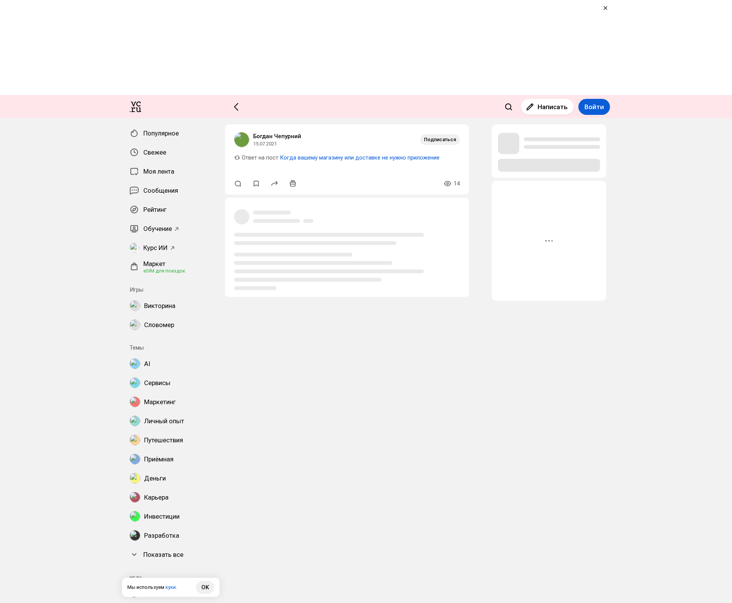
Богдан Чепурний (277, 136)
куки (170, 587)
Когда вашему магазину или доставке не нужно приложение (360, 157)
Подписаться (440, 139)
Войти (594, 107)
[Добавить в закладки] (256, 183)
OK (205, 587)
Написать (553, 107)
